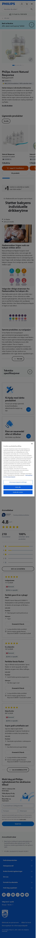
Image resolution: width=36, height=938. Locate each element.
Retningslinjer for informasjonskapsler (13, 477)
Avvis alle (17, 488)
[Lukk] (31, 443)
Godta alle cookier (17, 493)
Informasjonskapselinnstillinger (17, 483)
